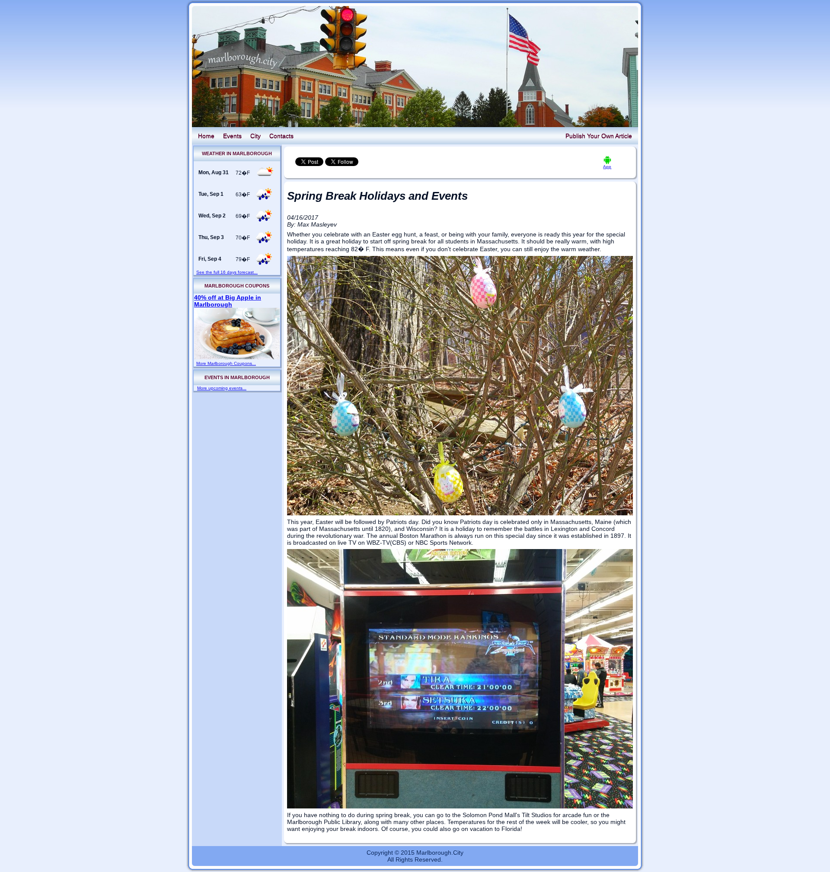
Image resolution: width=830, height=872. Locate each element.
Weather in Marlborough (237, 153)
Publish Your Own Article (598, 135)
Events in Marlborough (237, 377)
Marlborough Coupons (236, 285)
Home (206, 135)
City (255, 135)
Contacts (281, 135)
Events (232, 135)
